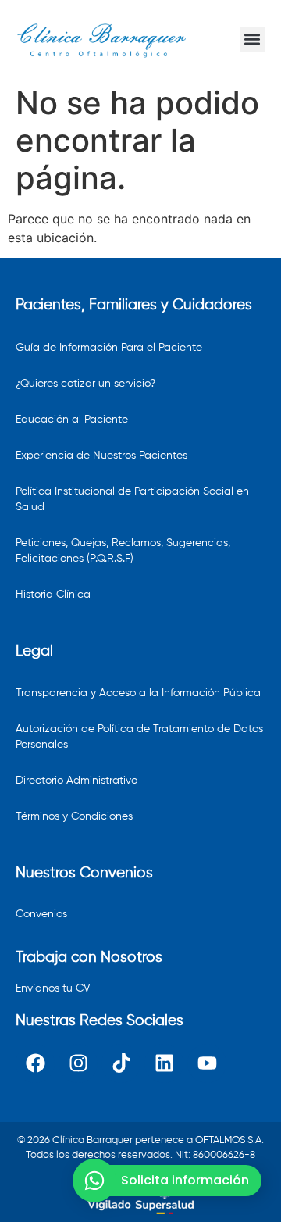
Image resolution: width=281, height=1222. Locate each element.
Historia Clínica (53, 594)
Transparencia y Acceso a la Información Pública (138, 693)
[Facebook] (35, 1063)
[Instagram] (78, 1063)
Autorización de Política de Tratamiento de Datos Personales (139, 737)
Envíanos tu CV (53, 988)
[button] (252, 39)
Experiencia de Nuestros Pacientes (101, 455)
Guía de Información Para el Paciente (109, 347)
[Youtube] (206, 1063)
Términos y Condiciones (74, 816)
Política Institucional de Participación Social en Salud (132, 499)
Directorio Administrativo (76, 780)
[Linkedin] (163, 1063)
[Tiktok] (120, 1063)
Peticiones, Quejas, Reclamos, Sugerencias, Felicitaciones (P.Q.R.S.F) (123, 551)
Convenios (41, 914)
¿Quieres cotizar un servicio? (85, 383)
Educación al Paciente (72, 419)
